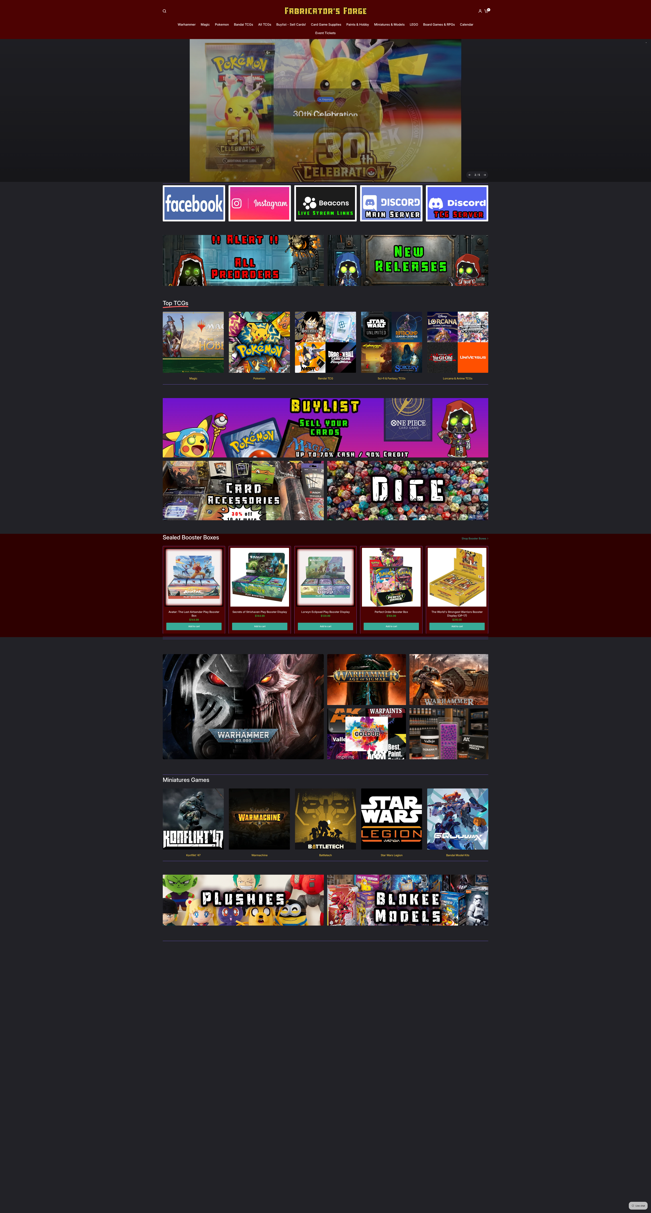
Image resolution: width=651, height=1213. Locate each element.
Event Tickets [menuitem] (325, 33)
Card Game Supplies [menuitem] (326, 24)
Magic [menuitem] (205, 24)
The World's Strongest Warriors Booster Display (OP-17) (457, 613)
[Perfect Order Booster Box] (391, 577)
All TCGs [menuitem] (264, 24)
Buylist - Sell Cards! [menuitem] (291, 24)
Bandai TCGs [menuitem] (243, 24)
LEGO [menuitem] (414, 24)
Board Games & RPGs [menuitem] (439, 24)
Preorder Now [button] (325, 130)
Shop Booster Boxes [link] (474, 538)
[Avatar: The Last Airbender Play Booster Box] (194, 577)
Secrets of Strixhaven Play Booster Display (259, 611)
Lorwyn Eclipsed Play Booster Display (325, 611)
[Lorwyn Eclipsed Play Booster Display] (325, 577)
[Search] (165, 11)
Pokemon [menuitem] (222, 24)
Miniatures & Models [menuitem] (389, 24)
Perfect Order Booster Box (391, 611)
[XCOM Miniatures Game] (325, 110)
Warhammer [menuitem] (187, 24)
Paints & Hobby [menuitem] (357, 24)
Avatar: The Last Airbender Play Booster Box (194, 613)
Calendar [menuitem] (466, 24)
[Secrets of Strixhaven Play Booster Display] (259, 577)
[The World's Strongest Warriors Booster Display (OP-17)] (457, 577)
